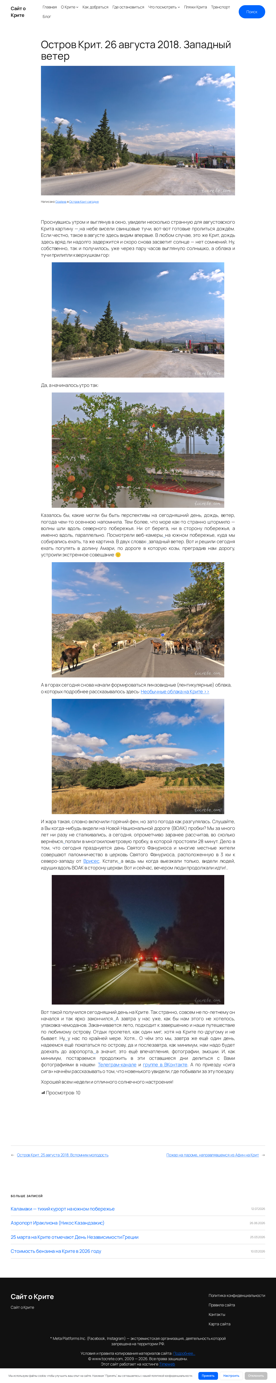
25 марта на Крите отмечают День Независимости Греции (74, 1237)
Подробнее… (184, 1353)
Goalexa (60, 201)
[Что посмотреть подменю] (179, 7)
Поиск (251, 11)
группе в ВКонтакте (165, 1064)
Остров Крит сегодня (84, 201)
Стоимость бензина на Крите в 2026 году (56, 1251)
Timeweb (167, 1364)
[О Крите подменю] (77, 7)
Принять (208, 1376)
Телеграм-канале (117, 1064)
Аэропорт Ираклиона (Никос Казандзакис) (58, 1222)
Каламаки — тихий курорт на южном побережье (63, 1208)
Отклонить (256, 1376)
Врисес (91, 861)
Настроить (231, 1376)
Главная (50, 6)
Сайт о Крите (18, 11)
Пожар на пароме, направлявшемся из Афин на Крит (212, 1154)
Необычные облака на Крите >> (175, 691)
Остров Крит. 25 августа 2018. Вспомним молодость (62, 1154)
